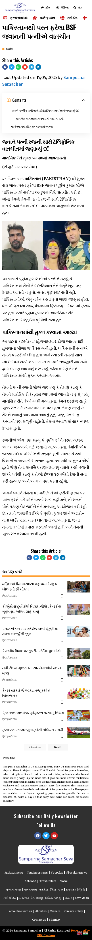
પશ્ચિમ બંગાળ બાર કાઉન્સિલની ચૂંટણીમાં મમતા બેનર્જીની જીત (30, 631)
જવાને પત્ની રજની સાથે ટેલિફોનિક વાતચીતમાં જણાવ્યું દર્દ (45, 110)
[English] (80, 933)
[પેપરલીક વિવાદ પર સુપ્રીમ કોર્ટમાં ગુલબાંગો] (78, 653)
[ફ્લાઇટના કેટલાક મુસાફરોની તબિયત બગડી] (78, 732)
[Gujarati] (86, 933)
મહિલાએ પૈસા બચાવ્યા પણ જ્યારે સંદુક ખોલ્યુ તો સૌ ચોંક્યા (29, 586)
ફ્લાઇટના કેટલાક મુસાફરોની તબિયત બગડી (32, 729)
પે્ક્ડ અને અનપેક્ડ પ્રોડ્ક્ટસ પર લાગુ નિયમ (33, 712)
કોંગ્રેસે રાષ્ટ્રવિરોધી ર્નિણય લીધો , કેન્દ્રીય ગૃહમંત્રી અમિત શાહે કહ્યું (31, 608)
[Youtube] (54, 835)
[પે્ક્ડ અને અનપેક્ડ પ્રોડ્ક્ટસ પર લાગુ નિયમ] (78, 715)
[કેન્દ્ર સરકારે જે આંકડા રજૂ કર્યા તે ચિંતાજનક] (78, 693)
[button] (5, 67)
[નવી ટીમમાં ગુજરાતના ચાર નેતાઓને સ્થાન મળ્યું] (78, 671)
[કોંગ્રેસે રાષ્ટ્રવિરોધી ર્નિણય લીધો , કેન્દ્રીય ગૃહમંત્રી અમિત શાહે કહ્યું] (78, 609)
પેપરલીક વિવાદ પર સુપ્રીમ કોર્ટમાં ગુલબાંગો (31, 650)
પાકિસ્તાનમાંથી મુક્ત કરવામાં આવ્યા (32, 126)
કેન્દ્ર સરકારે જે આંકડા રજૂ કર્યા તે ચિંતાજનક (26, 692)
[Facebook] (37, 835)
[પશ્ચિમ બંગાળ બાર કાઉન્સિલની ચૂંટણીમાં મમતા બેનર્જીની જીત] (78, 631)
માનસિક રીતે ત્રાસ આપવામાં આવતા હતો (40, 118)
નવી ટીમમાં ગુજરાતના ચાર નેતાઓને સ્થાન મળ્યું (31, 670)
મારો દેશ (9, 49)
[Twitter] (46, 835)
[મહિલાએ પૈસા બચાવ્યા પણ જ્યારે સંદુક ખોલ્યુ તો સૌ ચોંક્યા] (78, 586)
